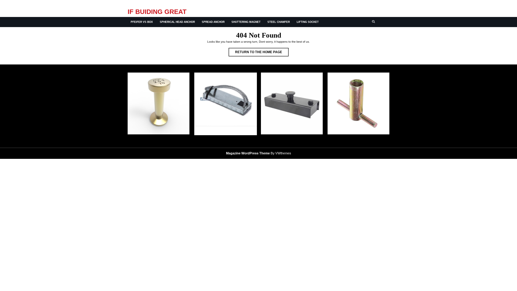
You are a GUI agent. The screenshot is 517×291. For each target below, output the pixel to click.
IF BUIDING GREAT (157, 11)
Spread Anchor (213, 21)
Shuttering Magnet (246, 21)
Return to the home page (262, 53)
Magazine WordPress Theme (248, 153)
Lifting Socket (308, 21)
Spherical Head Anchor (177, 21)
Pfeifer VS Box (142, 21)
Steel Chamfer (278, 21)
